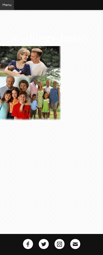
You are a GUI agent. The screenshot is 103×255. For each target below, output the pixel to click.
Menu (7, 5)
